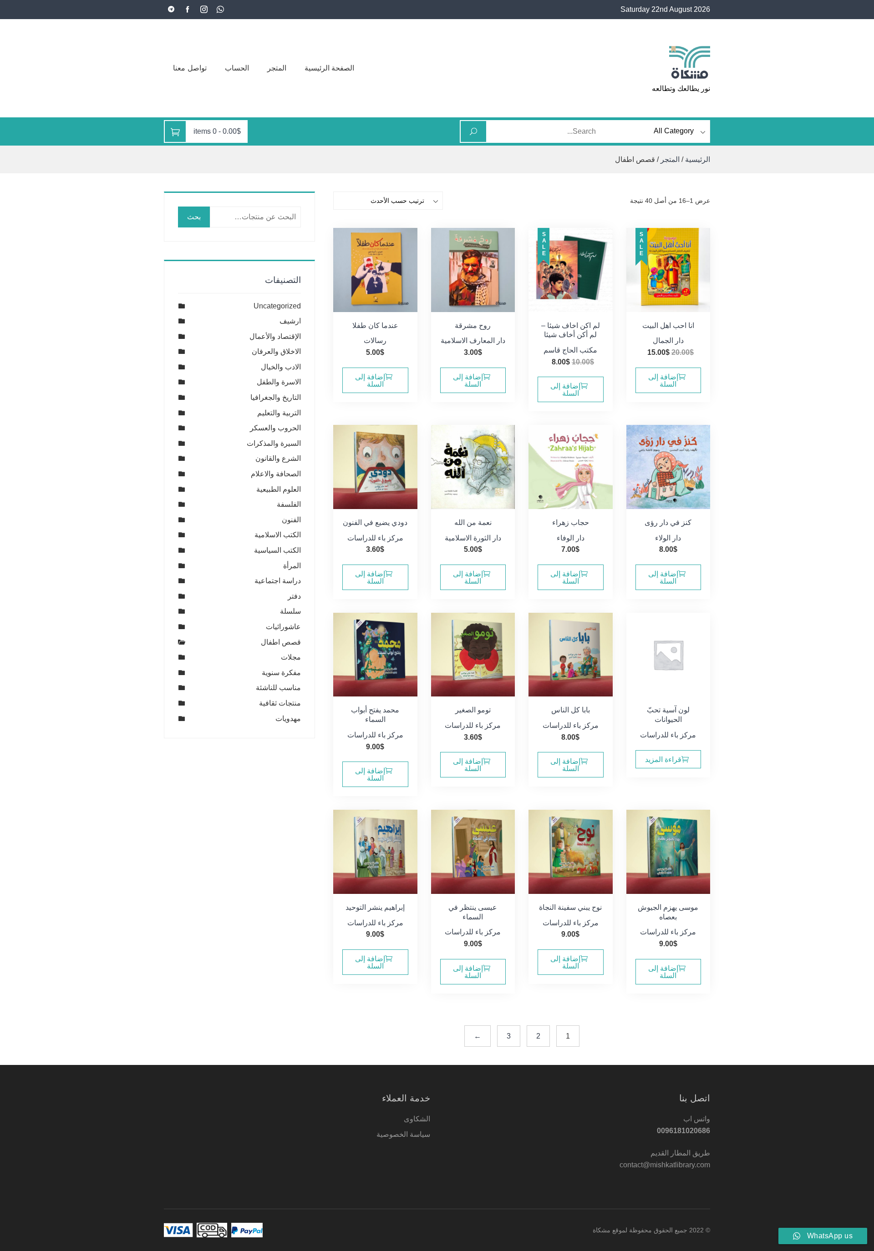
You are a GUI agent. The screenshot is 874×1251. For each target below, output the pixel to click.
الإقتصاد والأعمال (275, 336)
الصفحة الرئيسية (330, 68)
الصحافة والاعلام (276, 474)
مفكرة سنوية (281, 672)
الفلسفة (289, 504)
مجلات (291, 657)
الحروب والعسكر (275, 428)
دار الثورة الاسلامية (473, 538)
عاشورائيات (283, 627)
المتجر (276, 68)
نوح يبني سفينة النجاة (570, 907)
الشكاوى (417, 1119)
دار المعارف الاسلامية (473, 340)
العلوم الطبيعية (278, 489)
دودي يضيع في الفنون (375, 522)
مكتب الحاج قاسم (570, 350)
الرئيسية (697, 159)
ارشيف (290, 321)
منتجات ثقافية (280, 703)
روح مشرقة (473, 325)
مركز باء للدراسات (375, 538)
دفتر (294, 596)
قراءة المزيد (663, 759)
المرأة (292, 566)
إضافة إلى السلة (663, 380)
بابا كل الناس (570, 710)
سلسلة (290, 611)
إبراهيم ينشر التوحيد (375, 907)
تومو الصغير (473, 710)
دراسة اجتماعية (277, 581)
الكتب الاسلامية (277, 535)
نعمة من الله (473, 522)
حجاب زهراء (570, 522)
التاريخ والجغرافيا (275, 397)
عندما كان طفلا (375, 325)
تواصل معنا (190, 68)
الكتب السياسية (277, 550)
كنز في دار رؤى (668, 522)
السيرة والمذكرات (274, 443)
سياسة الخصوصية (403, 1134)
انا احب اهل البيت (668, 325)
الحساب (237, 68)
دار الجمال (668, 340)
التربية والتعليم (279, 413)
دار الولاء (668, 538)
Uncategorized (277, 306)
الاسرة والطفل (279, 382)
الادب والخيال (281, 367)
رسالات (375, 340)
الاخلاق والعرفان (276, 351)
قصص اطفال (281, 642)
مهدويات (288, 718)
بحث (194, 217)
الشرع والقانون (278, 458)
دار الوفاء (570, 538)
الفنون (291, 520)
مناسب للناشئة (278, 687)
